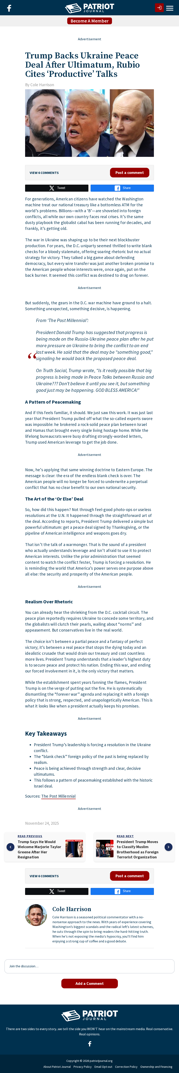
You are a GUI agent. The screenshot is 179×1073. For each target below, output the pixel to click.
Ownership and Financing (156, 1067)
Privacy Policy (83, 1067)
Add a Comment (90, 983)
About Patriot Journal (57, 1067)
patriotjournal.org (101, 1061)
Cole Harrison (42, 84)
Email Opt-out (103, 1067)
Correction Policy (126, 1067)
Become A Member (90, 21)
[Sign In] (159, 7)
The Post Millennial (58, 796)
